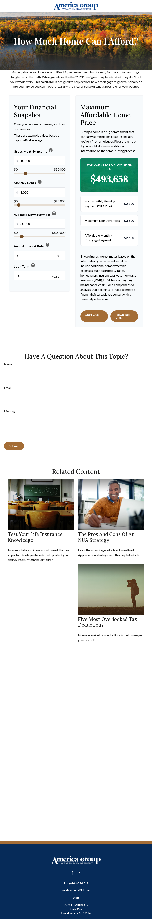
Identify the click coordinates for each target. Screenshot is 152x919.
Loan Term (24, 265)
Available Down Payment (35, 213)
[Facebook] (72, 873)
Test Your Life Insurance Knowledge (35, 537)
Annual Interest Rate (32, 245)
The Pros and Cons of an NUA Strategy (106, 537)
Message (10, 411)
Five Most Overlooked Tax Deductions (107, 622)
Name (8, 364)
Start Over (93, 314)
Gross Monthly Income (33, 150)
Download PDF (123, 316)
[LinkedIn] (79, 873)
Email (7, 388)
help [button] (50, 150)
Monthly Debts (28, 182)
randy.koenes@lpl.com (76, 890)
